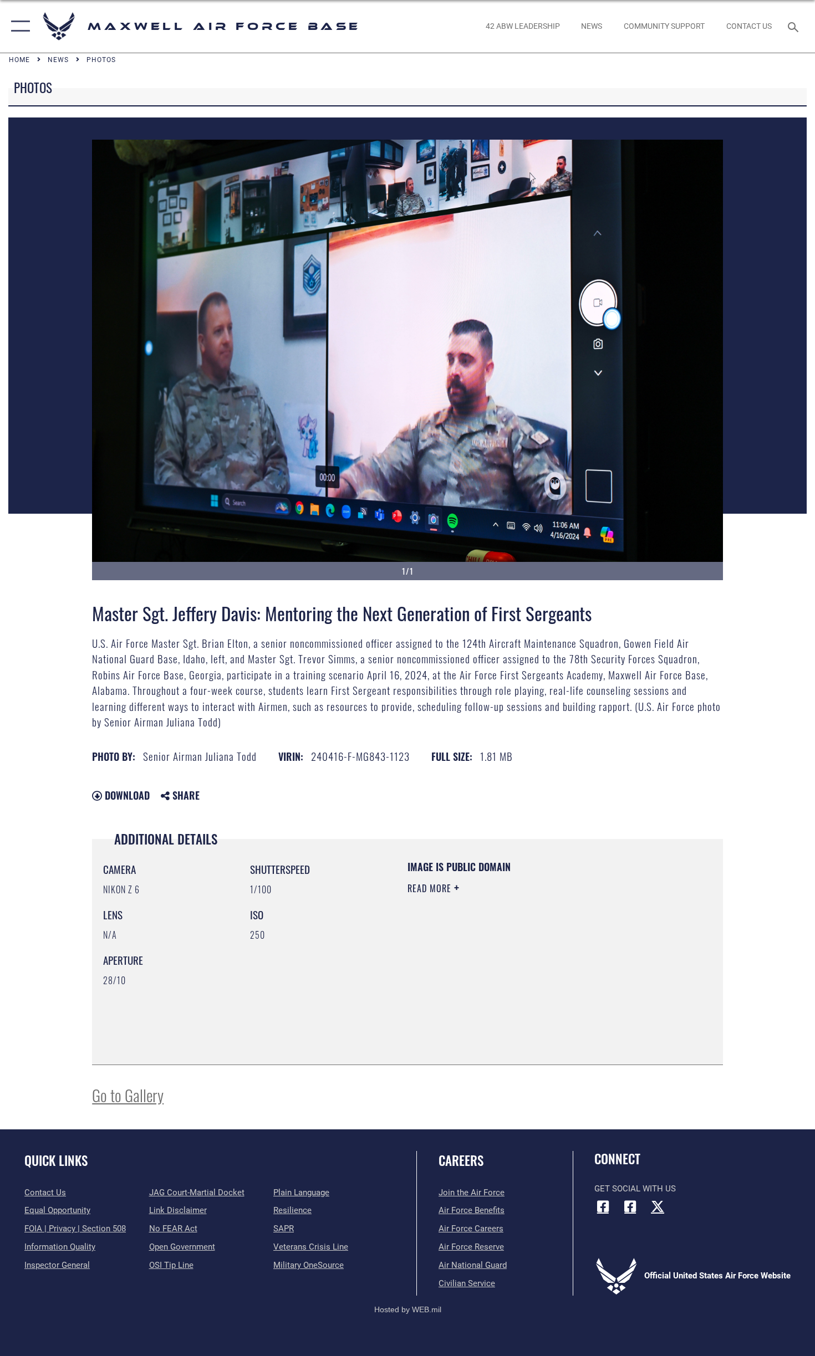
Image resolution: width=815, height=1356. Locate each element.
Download (126, 795)
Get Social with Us (635, 1189)
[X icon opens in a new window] (657, 1206)
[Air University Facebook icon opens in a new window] (630, 1206)
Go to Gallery (128, 1095)
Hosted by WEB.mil (407, 1309)
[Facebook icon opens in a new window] (602, 1206)
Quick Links (56, 1160)
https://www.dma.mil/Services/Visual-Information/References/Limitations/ (537, 974)
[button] (18, 26)
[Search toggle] (794, 26)
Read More (430, 888)
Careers (461, 1160)
